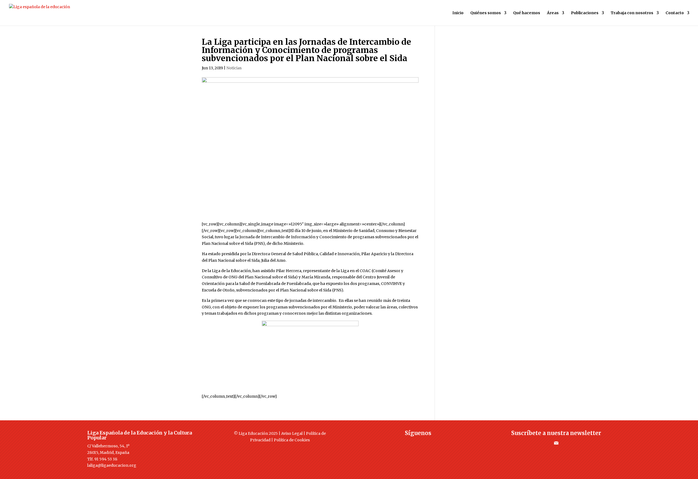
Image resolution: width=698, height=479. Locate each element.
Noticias (234, 68)
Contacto (675, 13)
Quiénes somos (485, 13)
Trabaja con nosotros (632, 13)
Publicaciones (584, 13)
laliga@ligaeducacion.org (111, 465)
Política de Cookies (292, 440)
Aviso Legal (292, 433)
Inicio (458, 13)
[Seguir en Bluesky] (429, 443)
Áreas (553, 13)
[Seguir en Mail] (556, 443)
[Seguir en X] (407, 443)
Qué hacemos (526, 13)
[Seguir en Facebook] (396, 443)
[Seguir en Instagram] (418, 443)
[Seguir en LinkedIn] (439, 443)
